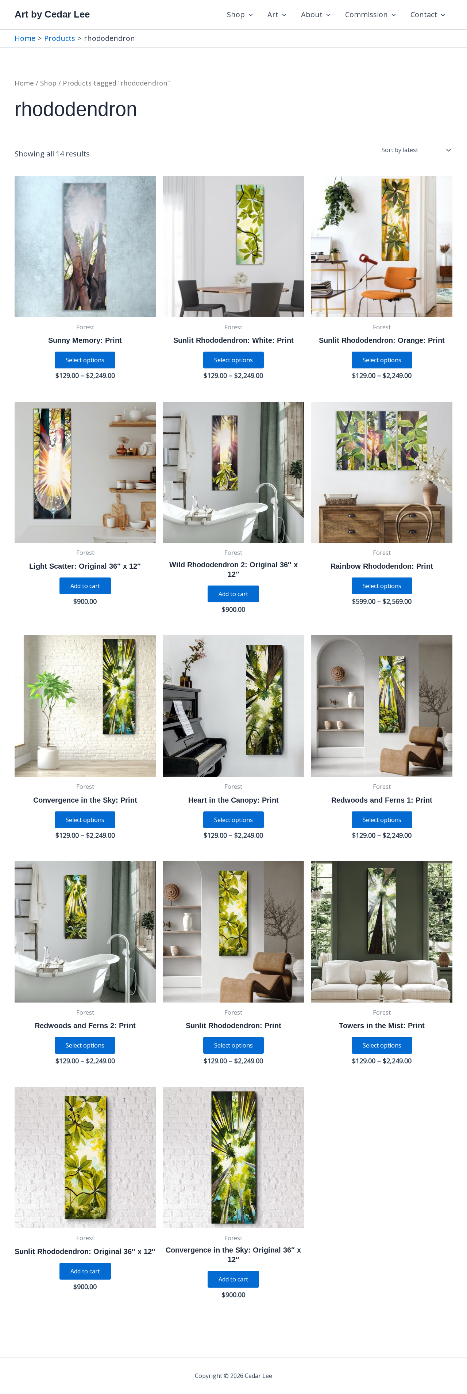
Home (24, 82)
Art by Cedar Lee (52, 14)
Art (272, 14)
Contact (423, 14)
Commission (366, 14)
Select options (85, 360)
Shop (236, 14)
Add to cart (85, 586)
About (312, 14)
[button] (249, 14)
